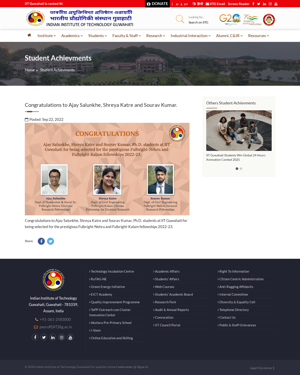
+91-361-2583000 (55, 319)
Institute (45, 35)
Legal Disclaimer (261, 368)
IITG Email (217, 4)
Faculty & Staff (125, 35)
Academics (70, 35)
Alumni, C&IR (228, 35)
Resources (257, 35)
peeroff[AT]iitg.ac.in (56, 327)
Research (154, 35)
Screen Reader (238, 4)
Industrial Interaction (189, 35)
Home (30, 70)
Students (96, 35)
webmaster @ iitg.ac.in (133, 367)
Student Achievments (57, 70)
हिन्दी (200, 4)
